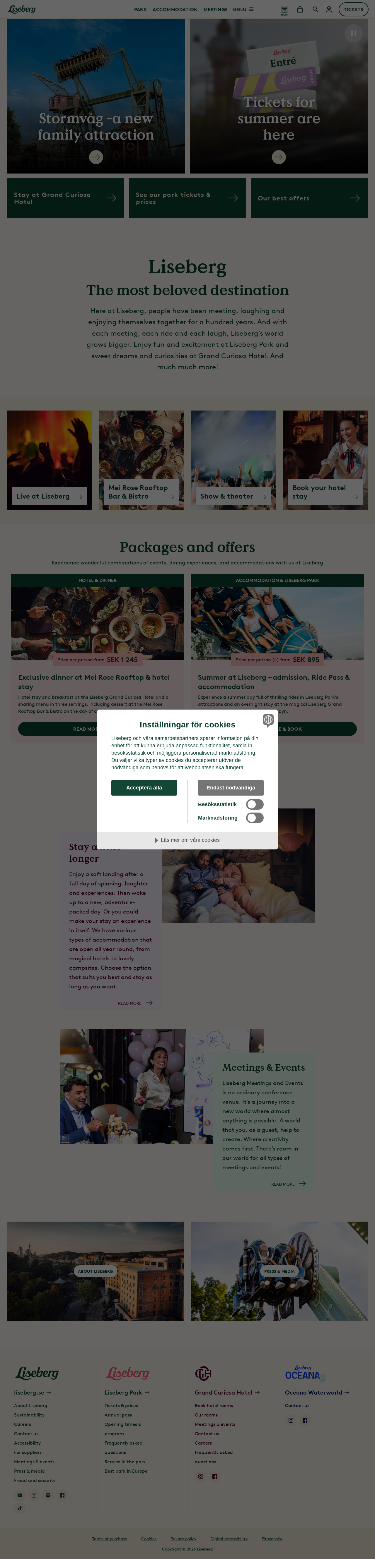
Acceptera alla (144, 788)
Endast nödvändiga (231, 788)
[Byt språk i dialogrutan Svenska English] (267, 721)
